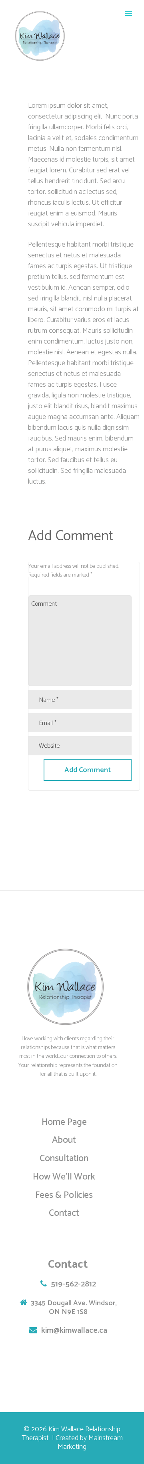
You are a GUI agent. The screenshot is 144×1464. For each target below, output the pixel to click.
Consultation (64, 1158)
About (64, 1140)
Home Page (64, 1122)
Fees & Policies (64, 1195)
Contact (64, 1213)
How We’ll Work (64, 1177)
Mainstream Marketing (90, 1442)
